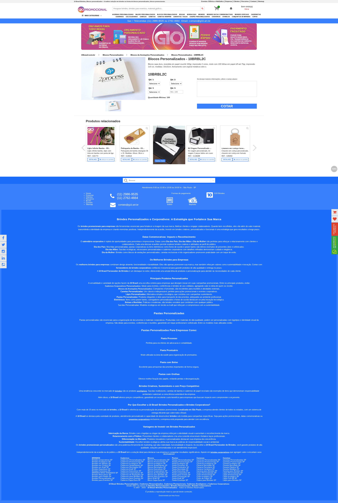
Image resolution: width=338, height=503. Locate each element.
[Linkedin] (3, 258)
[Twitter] (3, 244)
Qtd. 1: (151, 80)
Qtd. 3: (151, 88)
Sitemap (261, 1)
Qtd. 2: (173, 80)
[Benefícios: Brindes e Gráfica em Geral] (169, 50)
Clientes (237, 1)
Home (88, 193)
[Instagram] (3, 251)
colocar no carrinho (107, 159)
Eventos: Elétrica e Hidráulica (212, 1)
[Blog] (3, 265)
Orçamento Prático (334, 229)
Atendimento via (334, 242)
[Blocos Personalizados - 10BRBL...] (113, 78)
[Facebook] (3, 238)
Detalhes (93, 159)
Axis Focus (175, 496)
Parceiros (245, 1)
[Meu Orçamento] (334, 212)
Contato (253, 1)
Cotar (227, 106)
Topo (334, 169)
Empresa (228, 1)
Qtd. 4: (173, 88)
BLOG (88, 201)
